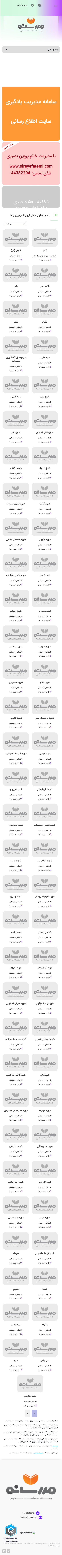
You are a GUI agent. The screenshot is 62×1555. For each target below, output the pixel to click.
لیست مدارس (38, 1453)
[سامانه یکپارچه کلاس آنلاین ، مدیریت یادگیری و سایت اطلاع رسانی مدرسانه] (31, 98)
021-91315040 (28, 1513)
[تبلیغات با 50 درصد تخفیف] (31, 197)
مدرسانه (55, 1446)
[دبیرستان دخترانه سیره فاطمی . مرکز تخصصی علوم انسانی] (31, 163)
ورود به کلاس (22, 5)
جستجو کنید (52, 49)
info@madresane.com (28, 1517)
